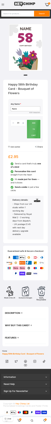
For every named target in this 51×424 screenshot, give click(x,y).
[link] (32, 420)
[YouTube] (25, 366)
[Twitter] (16, 362)
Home (4, 351)
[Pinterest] (26, 362)
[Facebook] (7, 362)
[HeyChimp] (24, 4)
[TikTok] (44, 362)
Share (40, 147)
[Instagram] (35, 362)
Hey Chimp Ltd (22, 403)
